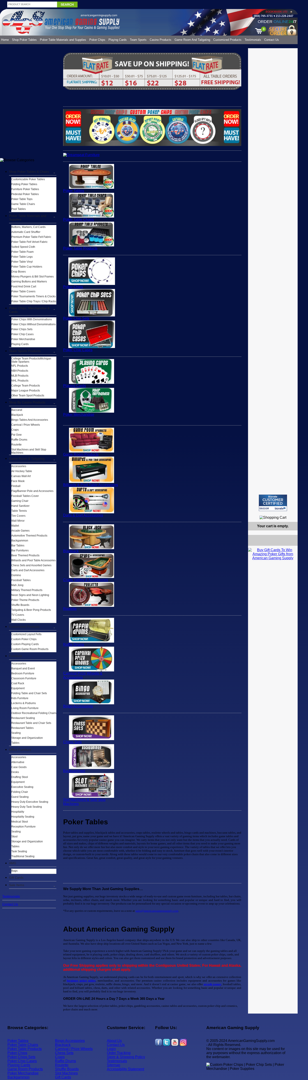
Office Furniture (20, 749)
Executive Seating (22, 787)
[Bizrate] (291, 513)
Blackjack (17, 414)
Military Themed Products (26, 590)
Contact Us (271, 39)
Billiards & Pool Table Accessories (90, 485)
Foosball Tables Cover (25, 496)
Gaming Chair (19, 500)
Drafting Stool (19, 777)
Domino (16, 575)
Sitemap (113, 1065)
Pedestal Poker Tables (25, 194)
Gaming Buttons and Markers (29, 281)
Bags (14, 870)
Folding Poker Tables (24, 184)
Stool (14, 836)
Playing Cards (117, 39)
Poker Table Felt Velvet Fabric (29, 241)
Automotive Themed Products (29, 535)
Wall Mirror (18, 520)
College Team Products (25, 385)
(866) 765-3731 (263, 16)
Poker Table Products (80, 248)
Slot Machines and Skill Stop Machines (28, 451)
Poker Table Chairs (78, 219)
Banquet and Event (23, 668)
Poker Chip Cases (22, 334)
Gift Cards (16, 877)
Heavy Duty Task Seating (26, 806)
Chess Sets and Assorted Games (31, 565)
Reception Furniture (23, 826)
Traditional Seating (22, 856)
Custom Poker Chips (24, 639)
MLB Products (19, 375)
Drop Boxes (18, 271)
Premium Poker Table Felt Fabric (31, 237)
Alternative (17, 762)
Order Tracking (119, 1053)
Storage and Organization (27, 737)
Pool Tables (18, 209)
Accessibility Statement (125, 1069)
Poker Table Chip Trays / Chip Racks (33, 301)
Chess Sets (72, 742)
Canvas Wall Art (21, 476)
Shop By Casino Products (27, 402)
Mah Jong (17, 585)
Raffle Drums (19, 439)
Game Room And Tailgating (192, 39)
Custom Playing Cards (25, 644)
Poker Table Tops (21, 199)
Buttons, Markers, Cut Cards (28, 227)
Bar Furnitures (20, 550)
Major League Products (25, 390)
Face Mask (18, 481)
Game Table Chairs (23, 204)
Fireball (16, 486)
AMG (12, 863)
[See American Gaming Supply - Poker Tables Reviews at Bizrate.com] (273, 503)
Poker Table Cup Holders (26, 266)
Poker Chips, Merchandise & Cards (29, 310)
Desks (15, 772)
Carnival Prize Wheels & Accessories (82, 675)
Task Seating (19, 851)
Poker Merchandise (23, 339)
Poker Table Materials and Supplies (63, 39)
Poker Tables (73, 191)
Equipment (18, 688)
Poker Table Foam (22, 251)
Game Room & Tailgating (27, 458)
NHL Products (19, 380)
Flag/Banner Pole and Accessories (32, 491)
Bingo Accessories (78, 706)
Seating (16, 732)
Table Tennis (19, 510)
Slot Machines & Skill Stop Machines (84, 802)
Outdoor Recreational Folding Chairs (33, 713)
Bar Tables (17, 545)
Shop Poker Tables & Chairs (29, 171)
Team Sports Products (25, 351)
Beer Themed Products (25, 555)
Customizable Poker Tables (28, 179)
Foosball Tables (21, 580)
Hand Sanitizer (20, 505)
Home (5, 39)
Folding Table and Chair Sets (29, 693)
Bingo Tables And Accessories (29, 419)
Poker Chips (97, 39)
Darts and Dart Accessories (27, 570)
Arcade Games (20, 530)
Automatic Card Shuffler (25, 232)
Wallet (15, 525)
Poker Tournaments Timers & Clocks (33, 296)
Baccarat (16, 410)
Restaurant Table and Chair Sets (31, 723)
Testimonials (253, 39)
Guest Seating (20, 796)
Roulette (16, 444)
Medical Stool (19, 821)
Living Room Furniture (25, 708)
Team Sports (138, 39)
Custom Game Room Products (29, 649)
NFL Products (19, 365)
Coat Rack (17, 683)
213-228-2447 (284, 16)
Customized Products (227, 39)
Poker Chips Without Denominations (33, 324)
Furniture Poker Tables (25, 189)
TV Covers (17, 614)
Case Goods (19, 767)
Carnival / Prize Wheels (25, 424)
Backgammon (19, 540)
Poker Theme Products (25, 600)
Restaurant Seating (23, 718)
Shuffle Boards (20, 605)
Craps (15, 429)
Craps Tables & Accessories (85, 580)
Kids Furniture (19, 698)
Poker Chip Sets (76, 318)
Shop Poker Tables (24, 39)
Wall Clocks (18, 619)
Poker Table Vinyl (22, 261)
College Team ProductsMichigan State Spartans (31, 360)
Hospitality (17, 811)
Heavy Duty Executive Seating (29, 801)
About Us (114, 1041)
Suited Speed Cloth (23, 246)
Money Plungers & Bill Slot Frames (32, 276)
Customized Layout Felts (26, 634)
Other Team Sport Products (27, 395)
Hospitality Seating (22, 816)
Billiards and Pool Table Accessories (33, 560)
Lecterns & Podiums (23, 703)
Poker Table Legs (22, 256)
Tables (15, 742)
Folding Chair (19, 792)
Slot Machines (66, 1073)
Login (111, 1049)
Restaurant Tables (22, 728)
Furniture (15, 656)
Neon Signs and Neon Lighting (30, 595)
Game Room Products (81, 454)
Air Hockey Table (21, 471)
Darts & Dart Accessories (83, 515)
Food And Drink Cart (23, 286)
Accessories (18, 466)
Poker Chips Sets (21, 329)
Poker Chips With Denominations (31, 319)
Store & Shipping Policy (126, 1057)
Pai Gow (16, 434)
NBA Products (19, 370)
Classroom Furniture (23, 678)
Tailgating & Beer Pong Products (31, 610)
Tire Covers (18, 515)
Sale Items (16, 885)
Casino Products (160, 39)
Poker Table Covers (23, 291)
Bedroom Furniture (22, 673)
